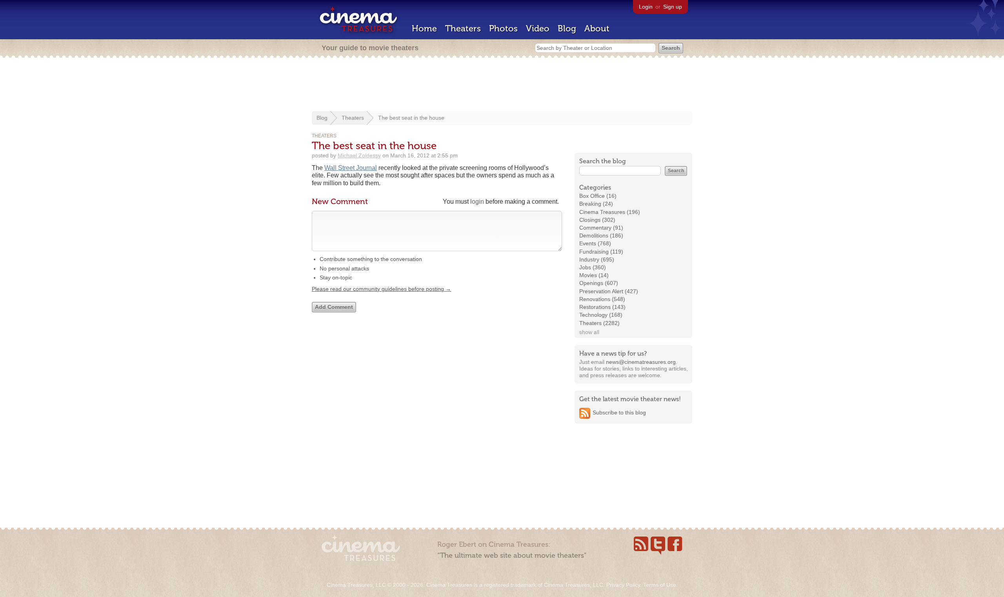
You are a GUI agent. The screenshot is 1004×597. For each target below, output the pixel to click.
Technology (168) (600, 315)
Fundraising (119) (601, 251)
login (477, 201)
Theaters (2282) (599, 323)
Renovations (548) (602, 299)
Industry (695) (596, 259)
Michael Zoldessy (359, 155)
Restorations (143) (602, 307)
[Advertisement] (502, 85)
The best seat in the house (411, 118)
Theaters (463, 28)
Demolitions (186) (601, 235)
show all (589, 332)
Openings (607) (598, 283)
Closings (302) (597, 220)
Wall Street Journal (350, 167)
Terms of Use (659, 585)
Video (537, 28)
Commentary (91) (601, 228)
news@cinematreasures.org (641, 362)
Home (424, 28)
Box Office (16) (598, 196)
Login (646, 7)
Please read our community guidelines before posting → (381, 289)
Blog (567, 28)
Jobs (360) (592, 267)
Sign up (672, 7)
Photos (503, 28)
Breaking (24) (596, 204)
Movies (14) (594, 275)
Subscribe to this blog (619, 412)
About (596, 28)
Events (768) (595, 243)
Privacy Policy (623, 585)
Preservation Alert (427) (608, 291)
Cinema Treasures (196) (609, 212)
